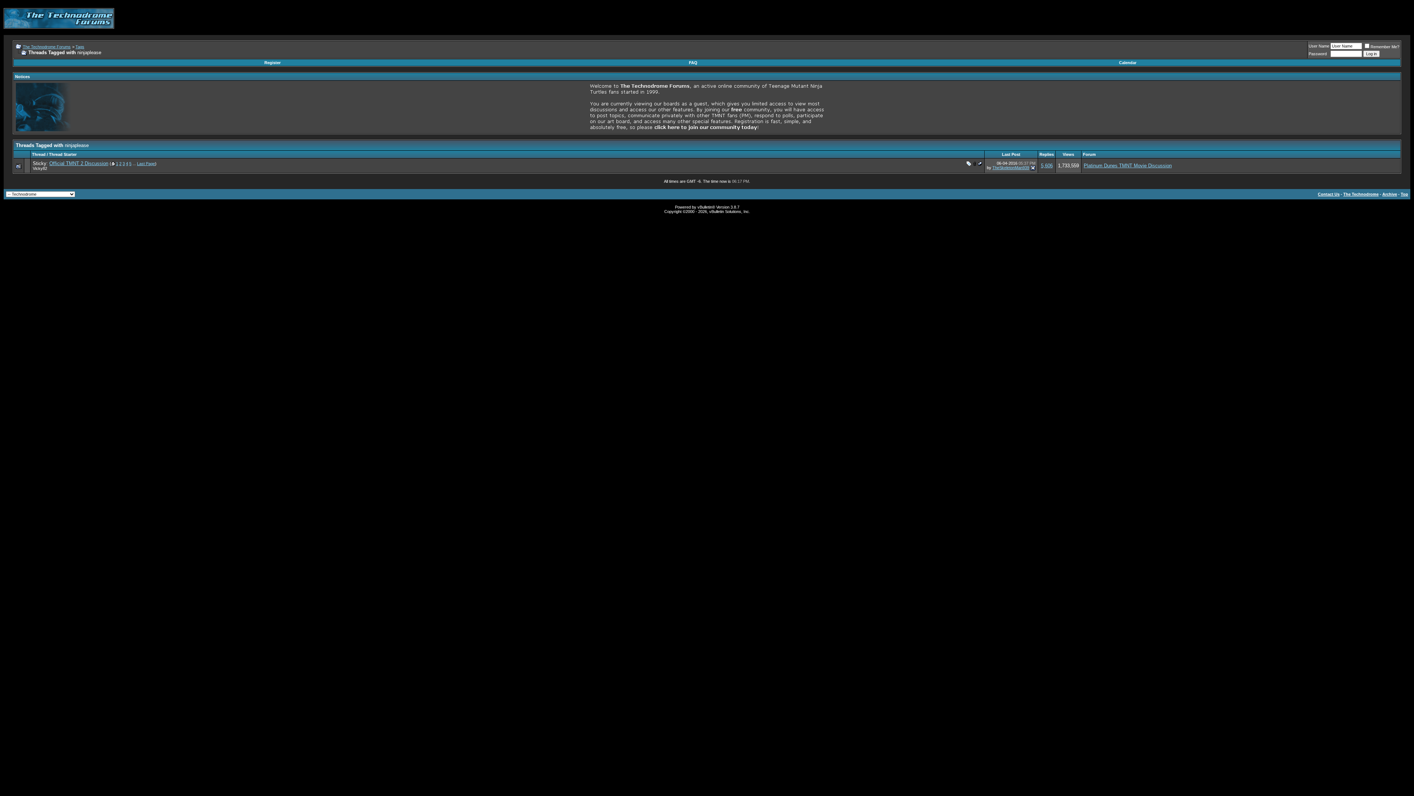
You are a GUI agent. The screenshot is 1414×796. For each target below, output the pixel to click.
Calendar (1127, 62)
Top (1404, 194)
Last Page (146, 163)
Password (1318, 54)
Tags (79, 47)
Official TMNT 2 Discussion (78, 163)
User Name (1319, 46)
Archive (1389, 194)
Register (272, 62)
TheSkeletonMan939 (1010, 167)
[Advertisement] (1276, 18)
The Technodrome (1361, 194)
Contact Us (1329, 194)
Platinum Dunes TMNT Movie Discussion (1128, 165)
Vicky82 (40, 168)
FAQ (693, 62)
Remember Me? (1385, 47)
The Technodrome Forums (47, 47)
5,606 (1047, 165)
